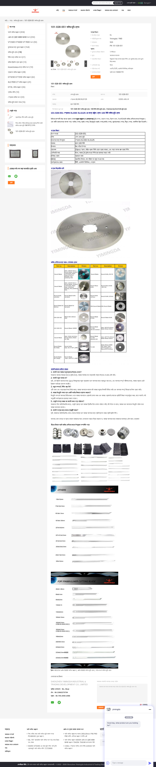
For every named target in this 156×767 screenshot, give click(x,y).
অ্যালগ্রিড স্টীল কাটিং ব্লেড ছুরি (24, 117)
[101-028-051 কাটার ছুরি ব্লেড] (10, 131)
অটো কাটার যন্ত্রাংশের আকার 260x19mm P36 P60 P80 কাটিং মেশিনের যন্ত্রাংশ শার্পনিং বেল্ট (81, 735)
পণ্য (63, 10)
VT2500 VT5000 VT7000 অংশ (20, 42)
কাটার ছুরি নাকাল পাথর (14, 102)
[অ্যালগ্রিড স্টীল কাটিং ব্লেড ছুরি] (10, 117)
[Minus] (149, 709)
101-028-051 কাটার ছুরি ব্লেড (25, 131)
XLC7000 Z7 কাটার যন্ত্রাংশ (17, 82)
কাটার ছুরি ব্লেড (18, 20)
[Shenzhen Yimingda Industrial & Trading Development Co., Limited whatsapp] (17, 176)
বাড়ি (57, 10)
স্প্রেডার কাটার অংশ (14, 97)
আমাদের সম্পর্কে (72, 10)
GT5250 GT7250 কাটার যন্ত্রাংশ (19, 77)
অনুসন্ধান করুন (117, 3)
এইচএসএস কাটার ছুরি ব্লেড (103, 670)
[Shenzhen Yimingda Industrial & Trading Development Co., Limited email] (11, 176)
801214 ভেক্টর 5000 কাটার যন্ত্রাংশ (65, 670)
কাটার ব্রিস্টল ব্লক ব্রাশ (15, 62)
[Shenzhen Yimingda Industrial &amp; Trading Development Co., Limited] (35, 11)
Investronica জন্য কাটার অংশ (18, 67)
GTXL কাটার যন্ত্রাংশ (14, 87)
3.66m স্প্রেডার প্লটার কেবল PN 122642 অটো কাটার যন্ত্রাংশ (80, 747)
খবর (123, 10)
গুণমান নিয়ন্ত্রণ (97, 10)
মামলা (129, 10)
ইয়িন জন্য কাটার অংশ (15, 57)
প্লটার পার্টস (11, 92)
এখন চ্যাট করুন (131, 3)
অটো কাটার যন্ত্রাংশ (14, 32)
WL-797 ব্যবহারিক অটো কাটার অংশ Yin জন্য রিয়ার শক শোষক (43, 741)
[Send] (150, 763)
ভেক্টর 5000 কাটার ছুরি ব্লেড (86, 670)
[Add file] (107, 763)
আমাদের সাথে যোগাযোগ (111, 10)
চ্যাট (93, 77)
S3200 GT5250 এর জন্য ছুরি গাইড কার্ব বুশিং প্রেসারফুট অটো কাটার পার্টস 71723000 (42, 747)
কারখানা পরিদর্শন (85, 10)
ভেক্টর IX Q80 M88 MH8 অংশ (19, 37)
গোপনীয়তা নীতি (22, 764)
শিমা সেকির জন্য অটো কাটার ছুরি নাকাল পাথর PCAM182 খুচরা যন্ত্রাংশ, (41, 735)
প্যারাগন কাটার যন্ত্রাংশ (15, 72)
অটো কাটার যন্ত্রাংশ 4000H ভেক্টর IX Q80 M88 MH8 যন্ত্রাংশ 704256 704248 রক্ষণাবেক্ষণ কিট (80, 741)
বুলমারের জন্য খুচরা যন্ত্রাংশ (16, 47)
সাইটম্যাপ (7, 751)
